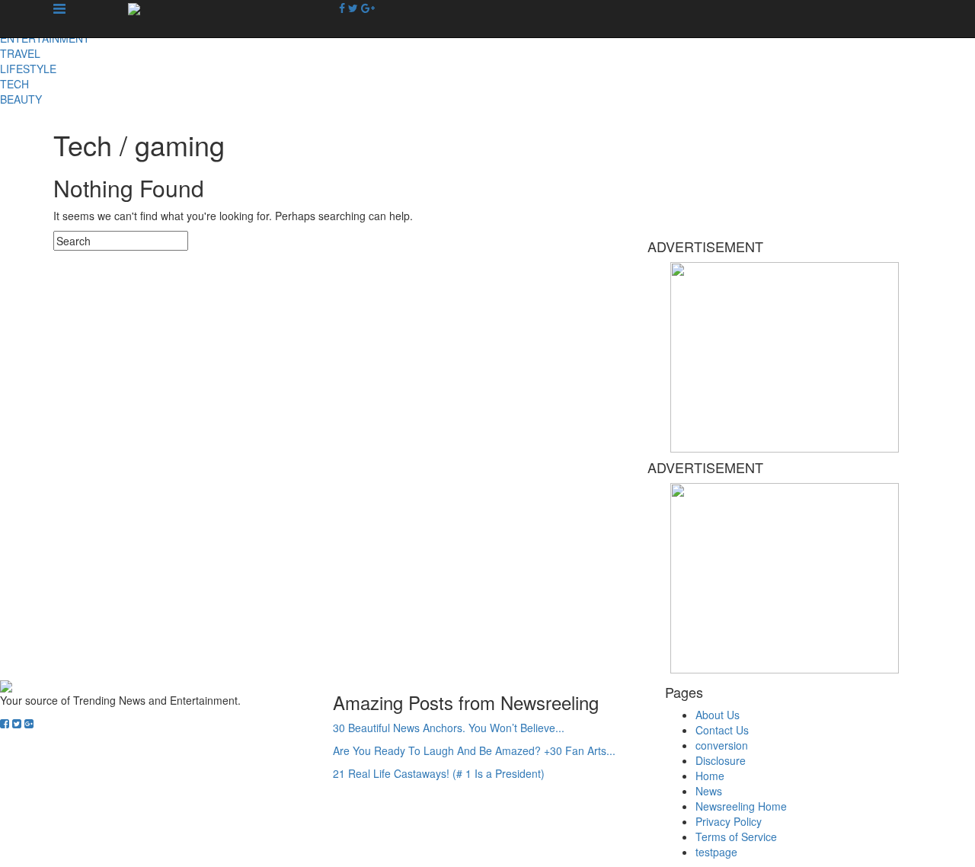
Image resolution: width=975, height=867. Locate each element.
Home (709, 775)
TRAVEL (20, 53)
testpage (716, 851)
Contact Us (722, 729)
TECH (14, 83)
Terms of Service (736, 836)
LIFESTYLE (28, 68)
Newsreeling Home (741, 806)
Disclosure (720, 760)
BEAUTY (21, 99)
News (708, 790)
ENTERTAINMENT (45, 38)
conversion (721, 745)
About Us (717, 714)
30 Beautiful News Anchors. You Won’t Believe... (448, 727)
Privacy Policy (728, 821)
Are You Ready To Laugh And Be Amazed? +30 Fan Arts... (474, 750)
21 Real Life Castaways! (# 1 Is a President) (439, 773)
